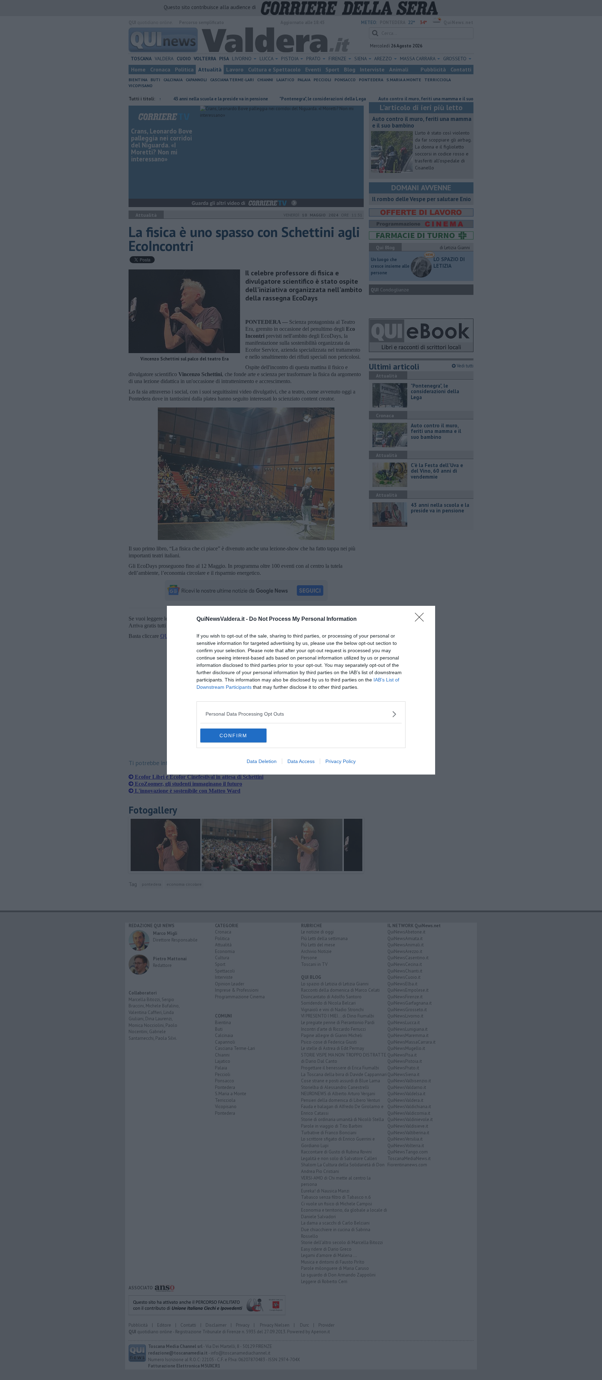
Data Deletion (262, 761)
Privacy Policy (340, 761)
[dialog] (301, 690)
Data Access (301, 761)
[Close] (421, 619)
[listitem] (301, 714)
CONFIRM (233, 735)
